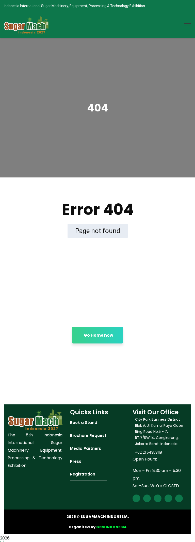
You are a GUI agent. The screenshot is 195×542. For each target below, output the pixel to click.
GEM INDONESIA (111, 527)
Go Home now (98, 335)
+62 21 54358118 (148, 452)
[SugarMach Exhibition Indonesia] (26, 24)
